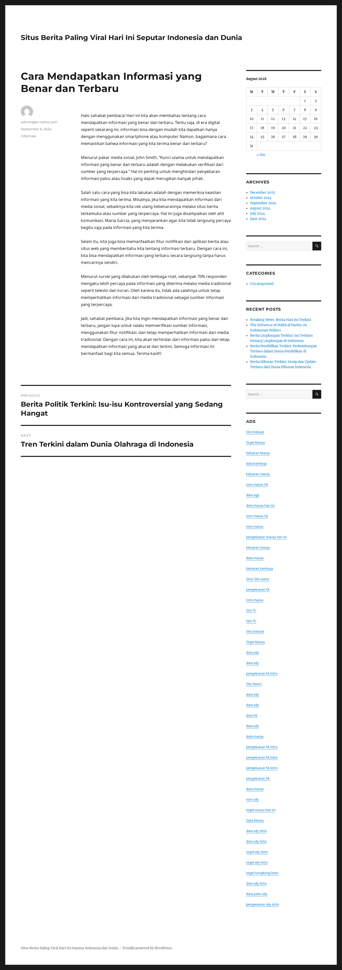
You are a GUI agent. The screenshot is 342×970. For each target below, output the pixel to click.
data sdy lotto (256, 831)
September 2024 (263, 203)
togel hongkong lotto (262, 873)
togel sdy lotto (257, 852)
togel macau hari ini (260, 810)
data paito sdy (256, 894)
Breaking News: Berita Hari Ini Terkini (280, 320)
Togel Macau (255, 442)
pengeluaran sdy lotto (262, 904)
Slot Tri (251, 610)
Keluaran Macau (258, 453)
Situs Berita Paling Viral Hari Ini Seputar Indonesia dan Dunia (131, 37)
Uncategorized (261, 284)
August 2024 (260, 208)
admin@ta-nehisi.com (39, 122)
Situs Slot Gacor (257, 579)
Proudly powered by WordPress (147, 948)
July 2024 (257, 213)
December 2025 (262, 192)
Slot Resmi (254, 684)
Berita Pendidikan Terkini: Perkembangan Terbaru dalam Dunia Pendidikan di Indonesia (283, 351)
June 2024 (258, 219)
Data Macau (255, 820)
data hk (251, 715)
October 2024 (260, 198)
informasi (28, 136)
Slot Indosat (255, 432)
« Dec (261, 155)
